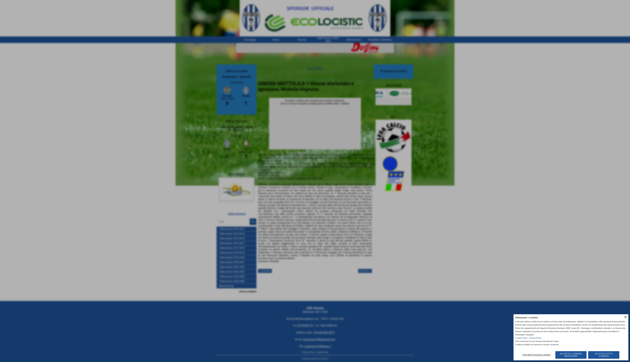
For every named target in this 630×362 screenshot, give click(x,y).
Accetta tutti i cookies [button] (604, 355)
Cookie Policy (521, 338)
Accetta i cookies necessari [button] (571, 355)
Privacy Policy (535, 338)
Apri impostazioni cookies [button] (537, 355)
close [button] (626, 317)
